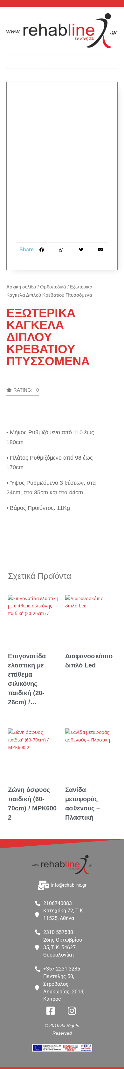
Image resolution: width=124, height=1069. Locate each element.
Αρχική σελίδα (21, 286)
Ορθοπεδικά (53, 286)
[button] (62, 60)
